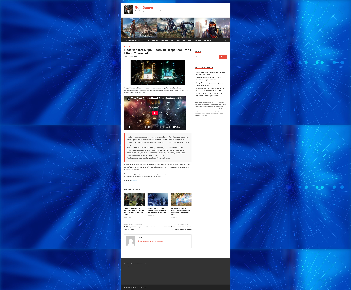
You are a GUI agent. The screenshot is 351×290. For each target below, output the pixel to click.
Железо (198, 40)
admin (135, 56)
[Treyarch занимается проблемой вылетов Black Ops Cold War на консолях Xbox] (134, 206)
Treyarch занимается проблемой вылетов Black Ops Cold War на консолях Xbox (134, 211)
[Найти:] (211, 57)
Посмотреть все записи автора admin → (152, 241)
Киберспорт (208, 40)
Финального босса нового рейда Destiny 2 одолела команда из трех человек (157, 210)
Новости (146, 40)
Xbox (190, 40)
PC (172, 40)
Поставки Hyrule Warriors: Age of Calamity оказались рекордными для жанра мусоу (180, 211)
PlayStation (180, 40)
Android (155, 40)
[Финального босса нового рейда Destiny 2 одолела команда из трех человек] (158, 206)
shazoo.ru (134, 181)
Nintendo (164, 40)
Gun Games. (145, 7)
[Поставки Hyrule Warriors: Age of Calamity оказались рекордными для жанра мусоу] (181, 206)
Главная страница (132, 40)
